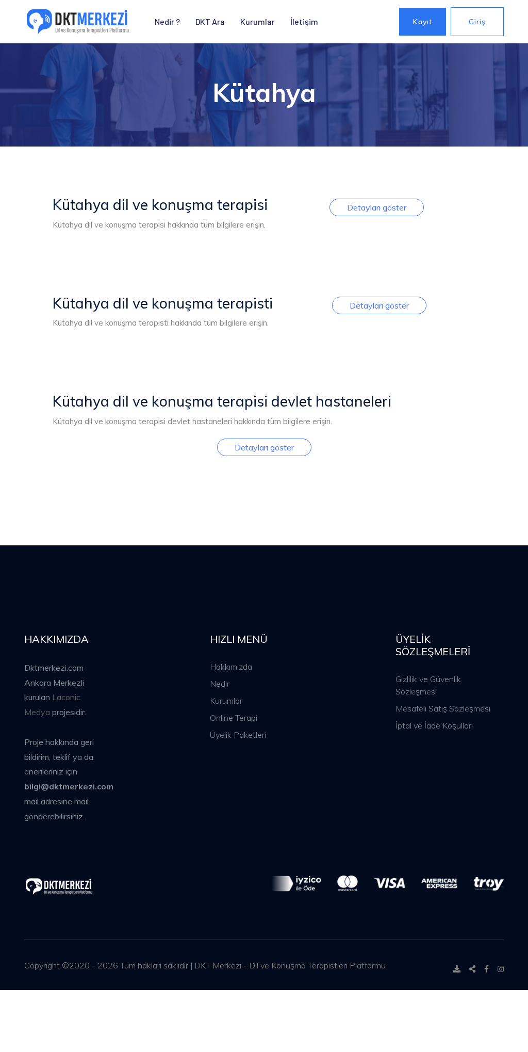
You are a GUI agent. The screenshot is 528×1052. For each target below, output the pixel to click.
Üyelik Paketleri (238, 735)
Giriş (477, 21)
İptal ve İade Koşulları (434, 725)
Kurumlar (257, 21)
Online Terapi (233, 718)
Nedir (219, 683)
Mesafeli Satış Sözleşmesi (442, 708)
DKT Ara (210, 21)
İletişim (304, 21)
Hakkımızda (231, 666)
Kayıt (422, 21)
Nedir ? (167, 21)
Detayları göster (376, 207)
